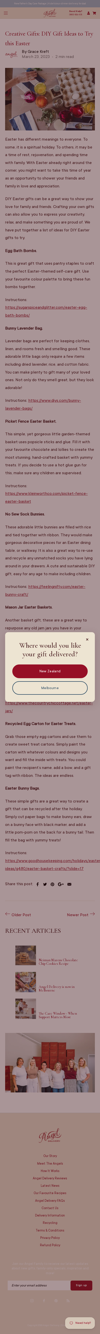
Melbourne (50, 688)
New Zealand (50, 671)
